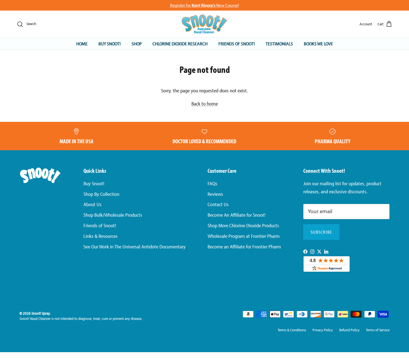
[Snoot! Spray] (205, 24)
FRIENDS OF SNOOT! (236, 43)
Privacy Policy (322, 329)
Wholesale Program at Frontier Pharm (244, 236)
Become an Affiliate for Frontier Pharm (244, 246)
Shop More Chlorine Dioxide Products (243, 225)
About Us (92, 204)
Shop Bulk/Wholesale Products (112, 215)
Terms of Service (378, 329)
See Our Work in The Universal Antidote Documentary (134, 246)
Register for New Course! (204, 5)
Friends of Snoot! (99, 225)
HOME (82, 43)
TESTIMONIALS (279, 43)
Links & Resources (100, 236)
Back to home (204, 103)
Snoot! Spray (40, 313)
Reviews (215, 194)
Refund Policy (349, 329)
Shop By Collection (101, 194)
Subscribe (321, 232)
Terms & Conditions (292, 329)
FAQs (212, 183)
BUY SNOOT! (109, 43)
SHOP (137, 43)
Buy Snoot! (93, 183)
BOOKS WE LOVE (318, 43)
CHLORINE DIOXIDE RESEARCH (180, 43)
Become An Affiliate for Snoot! (236, 215)
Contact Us (218, 204)
